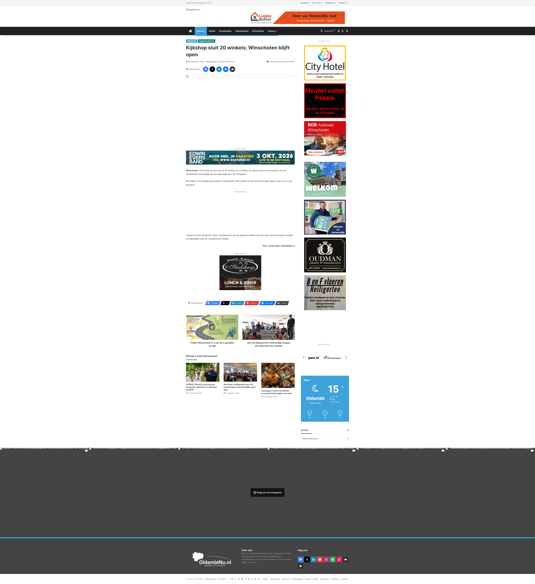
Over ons (316, 3)
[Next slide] (346, 357)
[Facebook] (205, 69)
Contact (342, 3)
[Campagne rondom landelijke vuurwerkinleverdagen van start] (278, 375)
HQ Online (221, 579)
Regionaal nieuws (206, 41)
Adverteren (275, 579)
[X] (212, 69)
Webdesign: (211, 579)
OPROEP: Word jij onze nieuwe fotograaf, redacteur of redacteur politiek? (201, 387)
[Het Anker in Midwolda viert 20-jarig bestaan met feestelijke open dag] (240, 372)
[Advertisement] (240, 213)
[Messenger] (225, 69)
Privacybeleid (297, 579)
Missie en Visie (311, 579)
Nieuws (200, 31)
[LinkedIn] (219, 69)
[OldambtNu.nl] (193, 9)
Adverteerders (241, 31)
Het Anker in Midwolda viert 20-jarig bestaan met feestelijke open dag (240, 387)
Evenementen (225, 31)
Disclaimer (329, 3)
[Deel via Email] (232, 69)
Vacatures (305, 3)
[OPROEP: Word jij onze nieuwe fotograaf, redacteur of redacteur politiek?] (202, 372)
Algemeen (192, 41)
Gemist (212, 31)
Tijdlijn (265, 579)
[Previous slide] (304, 357)
